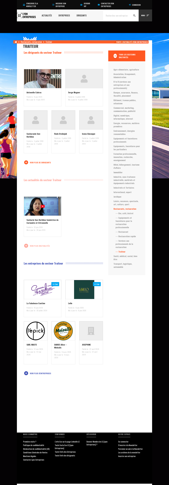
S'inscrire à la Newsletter (127, 445)
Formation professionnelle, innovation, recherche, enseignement (125, 157)
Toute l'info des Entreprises (65, 451)
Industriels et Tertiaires (124, 187)
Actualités (47, 15)
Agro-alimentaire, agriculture (126, 69)
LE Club (55, 284)
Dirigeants (82, 15)
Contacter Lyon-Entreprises (33, 459)
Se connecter (123, 441)
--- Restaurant (122, 231)
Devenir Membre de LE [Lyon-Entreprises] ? (97, 443)
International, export (123, 192)
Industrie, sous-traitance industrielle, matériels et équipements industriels (124, 180)
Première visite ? (29, 441)
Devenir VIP (87, 5)
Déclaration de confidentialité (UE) (36, 448)
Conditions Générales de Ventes (35, 452)
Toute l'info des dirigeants (65, 455)
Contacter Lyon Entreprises (107, 5)
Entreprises (64, 15)
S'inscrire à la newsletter (32, 5)
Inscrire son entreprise (61, 5)
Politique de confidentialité (33, 445)
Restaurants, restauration (31, 41)
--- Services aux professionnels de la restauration (124, 244)
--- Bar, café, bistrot (124, 213)
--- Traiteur (120, 251)
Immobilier (118, 172)
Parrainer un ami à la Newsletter (130, 448)
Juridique (117, 196)
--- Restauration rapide (126, 236)
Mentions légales (29, 456)
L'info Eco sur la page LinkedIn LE (67, 441)
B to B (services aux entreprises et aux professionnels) (122, 84)
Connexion (136, 4)
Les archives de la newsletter (129, 452)
